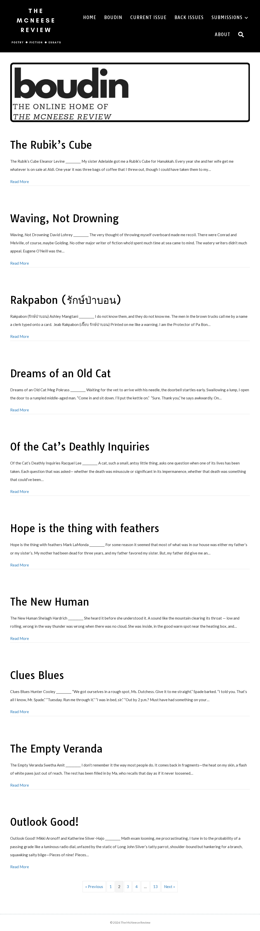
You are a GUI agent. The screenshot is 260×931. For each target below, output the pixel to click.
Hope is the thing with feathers (84, 528)
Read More (19, 181)
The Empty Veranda (56, 748)
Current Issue (148, 17)
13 (155, 886)
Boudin (113, 17)
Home (89, 17)
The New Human (49, 601)
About (222, 34)
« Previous (94, 886)
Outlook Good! (44, 822)
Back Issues (189, 17)
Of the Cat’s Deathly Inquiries (80, 446)
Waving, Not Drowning (64, 218)
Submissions (227, 17)
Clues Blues (37, 675)
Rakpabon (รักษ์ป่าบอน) (66, 300)
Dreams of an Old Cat (60, 373)
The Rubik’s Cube (51, 145)
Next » (169, 886)
